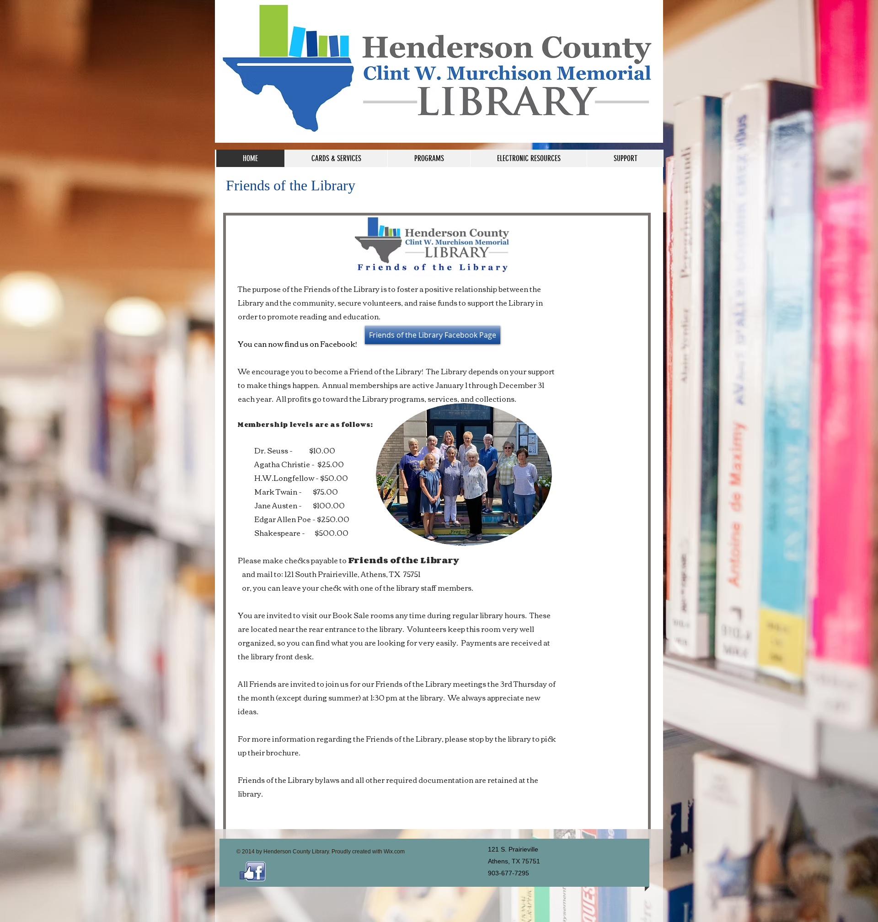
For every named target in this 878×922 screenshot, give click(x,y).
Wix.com (394, 851)
